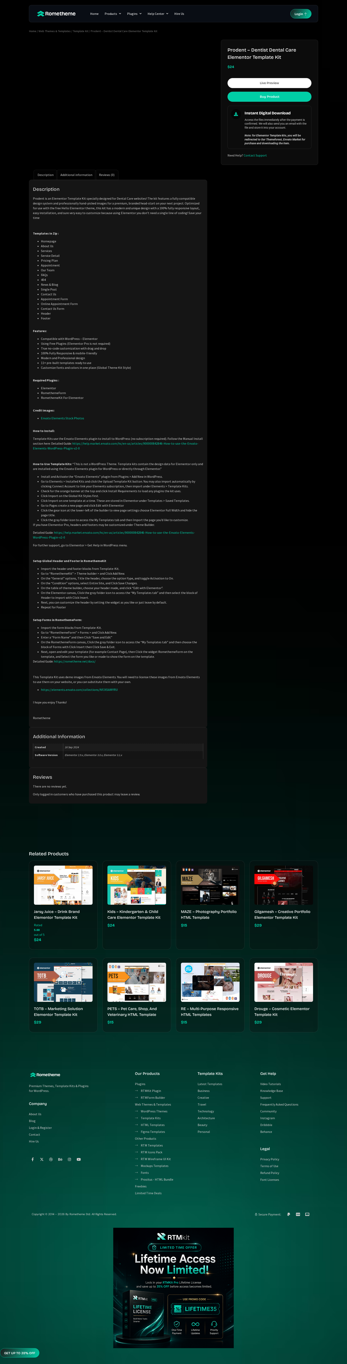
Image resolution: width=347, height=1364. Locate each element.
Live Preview (269, 83)
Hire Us (179, 14)
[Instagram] (69, 1159)
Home (94, 14)
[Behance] (60, 1159)
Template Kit (80, 31)
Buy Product (269, 97)
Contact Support (255, 155)
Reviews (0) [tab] (106, 175)
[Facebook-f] (32, 1159)
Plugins (132, 14)
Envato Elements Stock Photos (62, 418)
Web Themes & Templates (55, 31)
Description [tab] (46, 175)
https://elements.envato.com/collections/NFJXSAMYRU (79, 690)
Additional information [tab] (76, 175)
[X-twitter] (41, 1159)
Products (111, 14)
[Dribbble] (51, 1159)
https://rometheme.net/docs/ (75, 661)
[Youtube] (78, 1159)
